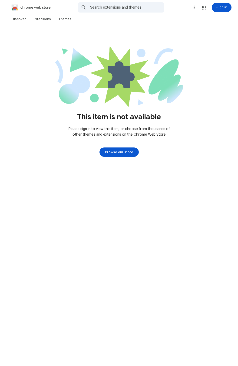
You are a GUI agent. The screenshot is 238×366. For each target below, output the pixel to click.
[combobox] (127, 7)
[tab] (19, 19)
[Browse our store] (119, 152)
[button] (203, 7)
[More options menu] (194, 7)
